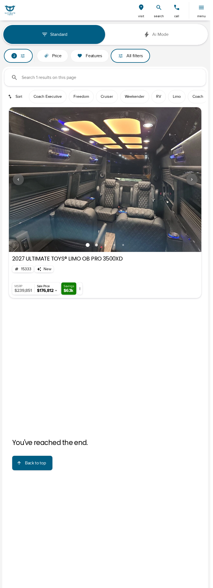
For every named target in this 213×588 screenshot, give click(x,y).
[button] (141, 10)
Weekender (134, 96)
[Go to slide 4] (114, 245)
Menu (201, 16)
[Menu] (201, 7)
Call (176, 16)
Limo (177, 96)
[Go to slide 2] (96, 245)
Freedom (81, 96)
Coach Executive (48, 96)
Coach (197, 96)
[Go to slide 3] (105, 245)
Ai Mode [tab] (160, 34)
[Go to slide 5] (123, 245)
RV (158, 96)
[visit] (141, 7)
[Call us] (176, 7)
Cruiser (107, 96)
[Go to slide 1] (87, 245)
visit (141, 16)
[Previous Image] (18, 179)
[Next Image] (191, 179)
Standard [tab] (58, 34)
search (159, 16)
